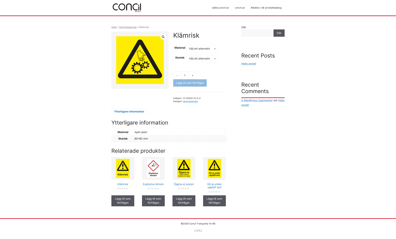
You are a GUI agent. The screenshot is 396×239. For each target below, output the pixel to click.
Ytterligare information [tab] (129, 111)
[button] (163, 37)
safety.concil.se (220, 7)
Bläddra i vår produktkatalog (266, 7)
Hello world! (248, 63)
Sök (243, 27)
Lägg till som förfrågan (190, 82)
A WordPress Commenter (257, 100)
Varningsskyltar (128, 27)
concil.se (240, 7)
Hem (114, 27)
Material (179, 47)
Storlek (180, 57)
